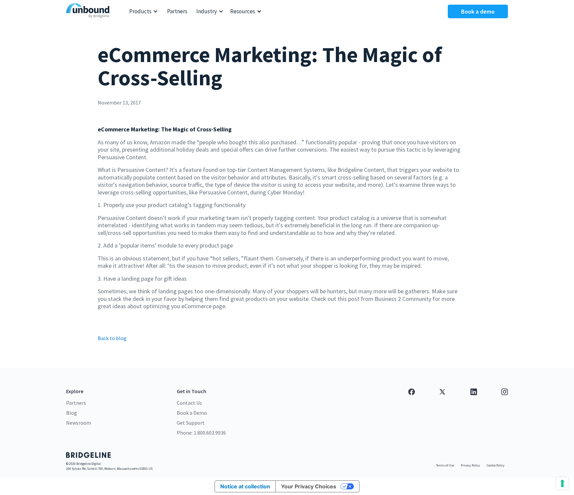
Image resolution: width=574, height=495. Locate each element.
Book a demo (478, 11)
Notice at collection (245, 486)
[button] (144, 11)
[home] (89, 11)
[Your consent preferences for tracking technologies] (562, 483)
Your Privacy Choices (308, 486)
